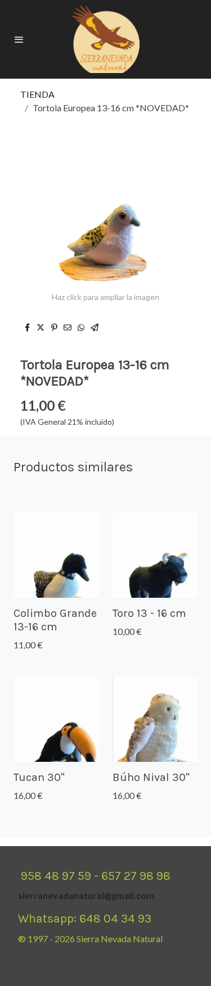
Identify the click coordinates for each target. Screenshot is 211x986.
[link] (106, 39)
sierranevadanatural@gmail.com (86, 895)
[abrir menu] (19, 39)
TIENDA (37, 94)
